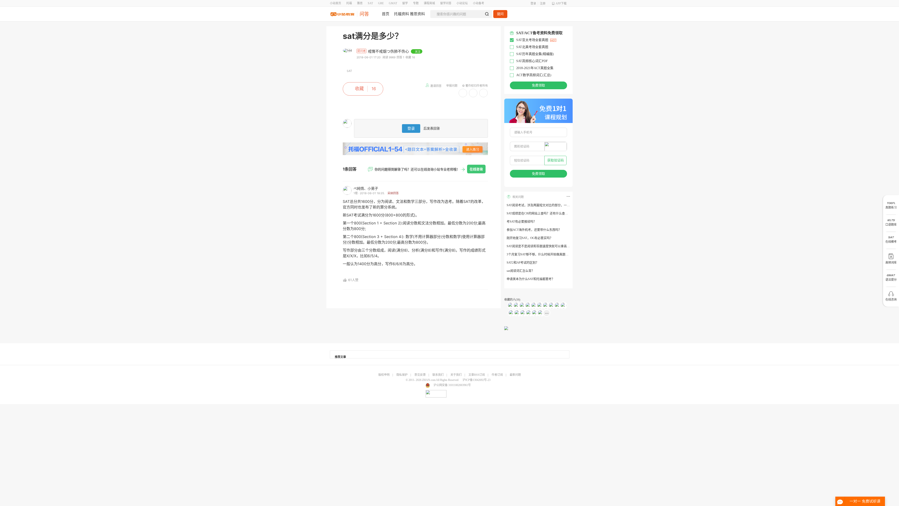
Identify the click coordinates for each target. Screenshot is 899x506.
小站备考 (478, 3)
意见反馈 (420, 374)
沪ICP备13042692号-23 (476, 380)
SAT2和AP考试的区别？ (523, 262)
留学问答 (445, 3)
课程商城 (429, 3)
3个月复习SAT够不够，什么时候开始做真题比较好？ (542, 254)
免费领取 (538, 85)
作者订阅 (497, 374)
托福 (349, 3)
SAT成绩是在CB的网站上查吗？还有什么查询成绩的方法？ (546, 213)
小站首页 (335, 3)
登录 (533, 3)
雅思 (360, 3)
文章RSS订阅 (476, 374)
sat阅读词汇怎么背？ (520, 270)
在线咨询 (476, 169)
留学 (405, 3)
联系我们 (438, 374)
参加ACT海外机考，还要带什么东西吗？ (534, 229)
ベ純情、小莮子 (366, 188)
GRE (381, 3)
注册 (542, 3)
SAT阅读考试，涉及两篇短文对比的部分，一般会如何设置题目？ (550, 205)
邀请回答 (436, 86)
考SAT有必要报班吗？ (521, 221)
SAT (370, 3)
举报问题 (451, 85)
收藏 (359, 88)
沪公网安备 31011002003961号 (452, 385)
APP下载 (561, 3)
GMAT (393, 3)
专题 (416, 3)
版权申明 (384, 374)
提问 (500, 14)
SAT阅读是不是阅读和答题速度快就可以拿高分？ (540, 246)
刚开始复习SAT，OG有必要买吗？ (530, 238)
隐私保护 (402, 374)
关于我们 (456, 374)
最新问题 (515, 374)
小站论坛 (462, 3)
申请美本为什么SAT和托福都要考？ (531, 279)
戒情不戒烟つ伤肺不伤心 (389, 51)
